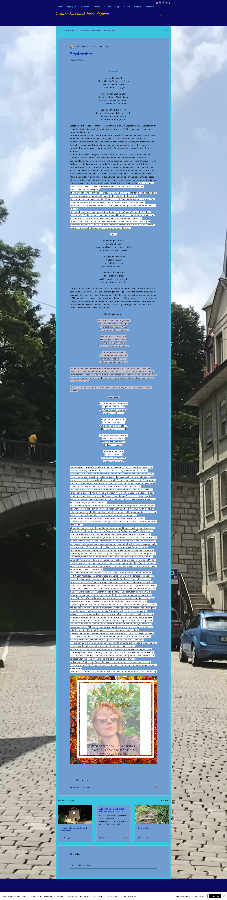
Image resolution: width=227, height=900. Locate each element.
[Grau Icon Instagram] (160, 2)
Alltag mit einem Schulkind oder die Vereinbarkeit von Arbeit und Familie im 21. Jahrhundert (111, 810)
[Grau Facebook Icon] (163, 2)
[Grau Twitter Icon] (166, 2)
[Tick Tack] (169, 2)
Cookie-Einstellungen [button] (183, 896)
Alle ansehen (164, 800)
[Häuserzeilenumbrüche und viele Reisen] (75, 814)
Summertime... (144, 828)
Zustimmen (215, 896)
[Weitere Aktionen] (155, 46)
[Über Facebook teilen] (71, 780)
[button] (166, 30)
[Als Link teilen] (88, 780)
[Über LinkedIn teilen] (82, 780)
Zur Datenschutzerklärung (130, 896)
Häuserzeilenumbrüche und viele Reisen (74, 829)
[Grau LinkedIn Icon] (156, 2)
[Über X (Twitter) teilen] (77, 780)
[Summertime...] (152, 814)
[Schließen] (224, 896)
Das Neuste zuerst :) (67, 30)
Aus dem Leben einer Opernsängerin (98, 30)
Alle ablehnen (200, 896)
